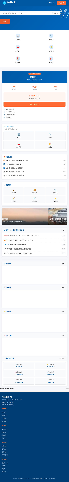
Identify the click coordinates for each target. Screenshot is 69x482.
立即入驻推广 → (34, 104)
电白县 (65, 10)
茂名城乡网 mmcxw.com (24, 478)
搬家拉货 (34, 191)
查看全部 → (62, 358)
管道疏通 (34, 199)
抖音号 (3, 466)
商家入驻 (51, 3)
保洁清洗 (13, 199)
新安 (64, 15)
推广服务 (4, 449)
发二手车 (18, 145)
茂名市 (65, 17)
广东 (61, 12)
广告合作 (4, 418)
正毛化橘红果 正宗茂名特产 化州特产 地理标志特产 (24, 235)
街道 (65, 12)
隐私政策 (4, 435)
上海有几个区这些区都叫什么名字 (15, 164)
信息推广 (4, 452)
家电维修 (55, 191)
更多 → (63, 230)
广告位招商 (5, 455)
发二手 (19, 135)
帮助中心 (4, 438)
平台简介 (4, 412)
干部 (61, 10)
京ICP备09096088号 (37, 478)
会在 (65, 13)
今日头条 (4, 472)
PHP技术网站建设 (9, 388)
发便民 (50, 135)
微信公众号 (5, 463)
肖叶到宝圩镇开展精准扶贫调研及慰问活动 (17, 160)
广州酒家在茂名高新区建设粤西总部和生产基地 (18, 249)
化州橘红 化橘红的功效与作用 (18, 244)
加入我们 (4, 421)
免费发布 (61, 3)
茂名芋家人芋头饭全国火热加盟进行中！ (21, 253)
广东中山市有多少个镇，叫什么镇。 (15, 175)
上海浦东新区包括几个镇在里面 (14, 168)
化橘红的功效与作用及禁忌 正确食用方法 (21, 240)
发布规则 (4, 429)
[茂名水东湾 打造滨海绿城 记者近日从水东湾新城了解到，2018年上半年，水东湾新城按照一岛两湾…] (34, 224)
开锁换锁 (13, 191)
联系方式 (4, 415)
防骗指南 (4, 432)
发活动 (50, 145)
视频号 (3, 469)
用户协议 (46, 478)
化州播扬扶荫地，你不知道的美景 (15, 171)
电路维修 (55, 199)
